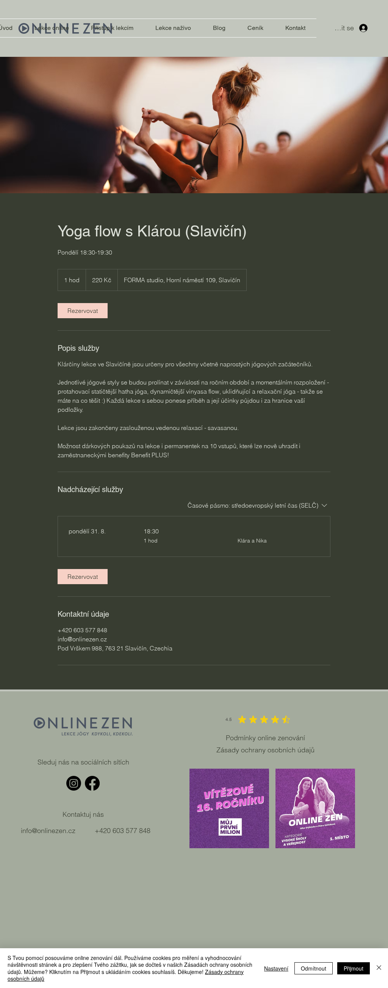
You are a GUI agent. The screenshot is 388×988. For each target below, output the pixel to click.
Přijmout (353, 968)
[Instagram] (73, 783)
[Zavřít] (378, 968)
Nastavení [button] (276, 968)
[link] (83, 310)
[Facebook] (92, 783)
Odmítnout (313, 968)
